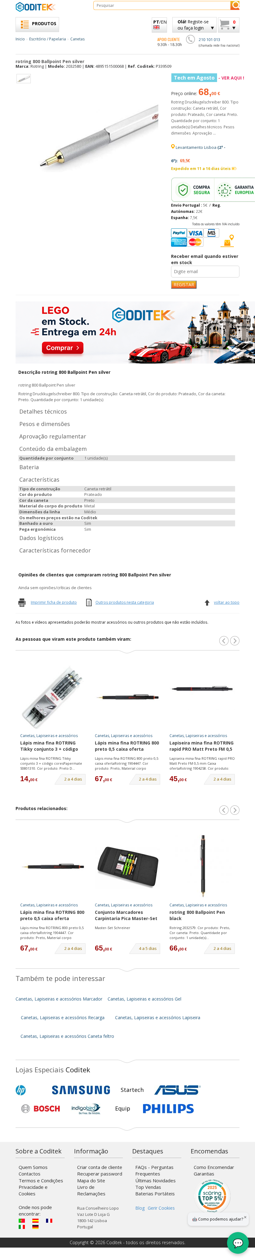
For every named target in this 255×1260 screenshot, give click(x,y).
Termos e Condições (41, 1180)
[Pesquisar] (234, 5)
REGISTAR (184, 284)
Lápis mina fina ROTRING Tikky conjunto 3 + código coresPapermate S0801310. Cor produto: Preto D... (51, 763)
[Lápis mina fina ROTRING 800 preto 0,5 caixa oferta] (127, 697)
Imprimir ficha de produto (54, 602)
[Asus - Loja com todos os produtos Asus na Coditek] (177, 1090)
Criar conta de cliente (99, 1167)
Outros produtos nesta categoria (124, 602)
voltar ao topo (226, 602)
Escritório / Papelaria (47, 39)
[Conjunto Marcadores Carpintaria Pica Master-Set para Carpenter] (127, 866)
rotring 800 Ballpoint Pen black (197, 915)
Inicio (20, 39)
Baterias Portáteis (155, 1193)
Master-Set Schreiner (112, 927)
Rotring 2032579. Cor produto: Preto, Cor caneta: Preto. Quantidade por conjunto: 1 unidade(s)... (199, 932)
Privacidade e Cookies (33, 1190)
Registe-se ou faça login (193, 25)
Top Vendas (148, 1187)
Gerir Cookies (161, 1208)
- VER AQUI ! (209, 78)
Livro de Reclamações (91, 1190)
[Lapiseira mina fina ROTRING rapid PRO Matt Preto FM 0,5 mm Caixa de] (202, 697)
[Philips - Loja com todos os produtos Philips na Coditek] (168, 1108)
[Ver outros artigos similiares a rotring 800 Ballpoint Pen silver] (234, 640)
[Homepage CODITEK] (50, 6)
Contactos (29, 1174)
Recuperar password (99, 1174)
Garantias (204, 1174)
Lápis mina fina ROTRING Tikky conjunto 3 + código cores (49, 746)
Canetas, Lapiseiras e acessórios (49, 735)
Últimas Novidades (155, 1180)
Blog (140, 1208)
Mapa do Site (91, 1180)
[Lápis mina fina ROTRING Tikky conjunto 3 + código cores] (53, 697)
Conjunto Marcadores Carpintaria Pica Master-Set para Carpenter (126, 915)
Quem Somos (33, 1167)
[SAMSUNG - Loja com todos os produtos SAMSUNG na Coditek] (81, 1090)
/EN (160, 22)
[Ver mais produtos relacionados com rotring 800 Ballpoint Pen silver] (234, 810)
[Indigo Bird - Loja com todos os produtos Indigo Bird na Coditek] (86, 1108)
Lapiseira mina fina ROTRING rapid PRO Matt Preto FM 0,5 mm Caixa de (201, 746)
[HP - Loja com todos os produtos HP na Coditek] (31, 1090)
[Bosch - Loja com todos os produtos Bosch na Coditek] (40, 1108)
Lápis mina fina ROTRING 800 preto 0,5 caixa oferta (127, 746)
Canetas (77, 39)
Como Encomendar (214, 1167)
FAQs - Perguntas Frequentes (154, 1170)
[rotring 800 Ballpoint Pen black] (202, 866)
